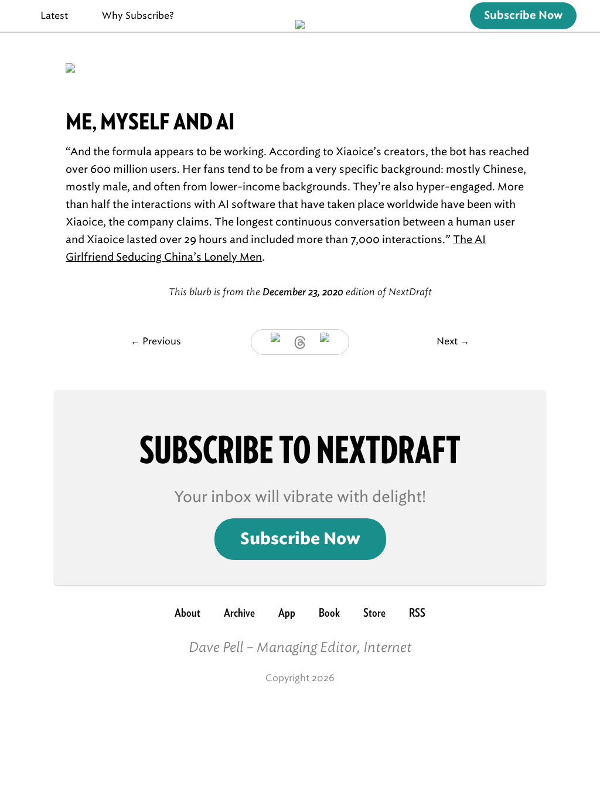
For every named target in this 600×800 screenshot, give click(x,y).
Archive (239, 613)
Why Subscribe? (138, 15)
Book (329, 613)
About (187, 613)
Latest (54, 15)
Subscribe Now (523, 16)
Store (374, 613)
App (286, 613)
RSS (417, 613)
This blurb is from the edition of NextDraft (300, 292)
